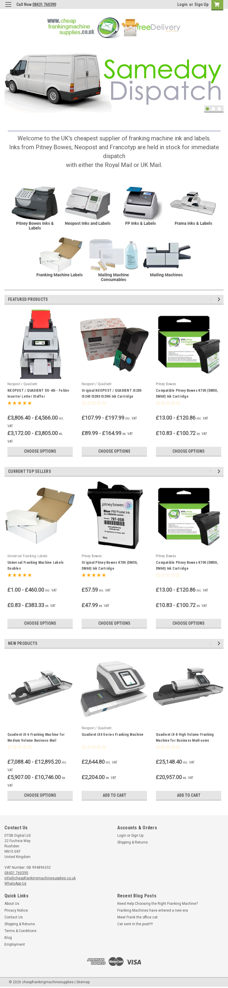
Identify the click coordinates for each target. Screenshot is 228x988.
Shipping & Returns (132, 842)
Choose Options (40, 451)
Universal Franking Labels (27, 556)
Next (218, 75)
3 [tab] (219, 108)
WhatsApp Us (15, 883)
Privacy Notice (16, 910)
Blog (8, 938)
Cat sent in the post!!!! (135, 924)
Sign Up (201, 4)
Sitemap (83, 982)
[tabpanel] (114, 79)
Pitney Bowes (166, 384)
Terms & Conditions (20, 931)
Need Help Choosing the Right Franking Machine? (157, 904)
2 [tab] (213, 108)
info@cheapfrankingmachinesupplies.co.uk (40, 878)
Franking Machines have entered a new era (152, 910)
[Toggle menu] (8, 8)
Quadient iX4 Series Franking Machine (112, 734)
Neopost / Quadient (22, 384)
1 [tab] (207, 108)
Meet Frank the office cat (137, 917)
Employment (14, 944)
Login (182, 4)
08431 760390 (44, 4)
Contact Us (13, 917)
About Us (11, 904)
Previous (8, 74)
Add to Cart (114, 795)
